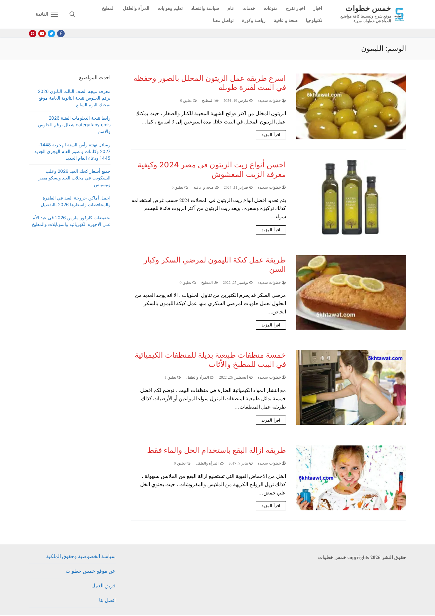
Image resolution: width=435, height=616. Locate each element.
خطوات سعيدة (270, 100)
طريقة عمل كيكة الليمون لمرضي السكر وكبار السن (215, 264)
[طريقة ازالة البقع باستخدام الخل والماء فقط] (351, 478)
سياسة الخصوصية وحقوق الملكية (81, 556)
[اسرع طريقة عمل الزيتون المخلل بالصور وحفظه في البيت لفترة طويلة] (351, 107)
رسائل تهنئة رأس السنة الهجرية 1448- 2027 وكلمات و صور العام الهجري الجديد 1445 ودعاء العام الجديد (72, 151)
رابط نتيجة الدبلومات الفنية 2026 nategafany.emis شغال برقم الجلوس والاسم (74, 124)
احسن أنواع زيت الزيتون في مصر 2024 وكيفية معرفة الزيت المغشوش (212, 169)
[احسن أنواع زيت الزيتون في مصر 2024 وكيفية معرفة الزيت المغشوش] (351, 197)
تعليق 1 (170, 377)
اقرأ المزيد (270, 134)
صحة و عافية (204, 187)
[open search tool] (72, 14)
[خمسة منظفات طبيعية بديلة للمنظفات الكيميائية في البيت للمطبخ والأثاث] (351, 387)
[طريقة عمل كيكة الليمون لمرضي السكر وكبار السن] (351, 292)
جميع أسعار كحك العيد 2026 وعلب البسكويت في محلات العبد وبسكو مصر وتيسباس (75, 177)
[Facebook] (60, 33)
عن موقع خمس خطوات (91, 570)
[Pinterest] (32, 33)
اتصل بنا (107, 600)
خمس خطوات (368, 7)
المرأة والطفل (198, 377)
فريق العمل (103, 585)
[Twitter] (51, 33)
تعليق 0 (186, 100)
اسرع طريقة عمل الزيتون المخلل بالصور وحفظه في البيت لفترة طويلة (209, 83)
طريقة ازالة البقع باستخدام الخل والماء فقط (216, 450)
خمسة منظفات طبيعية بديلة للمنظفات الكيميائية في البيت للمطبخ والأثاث (210, 359)
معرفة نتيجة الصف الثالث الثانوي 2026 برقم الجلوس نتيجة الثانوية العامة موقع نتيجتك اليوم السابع (74, 97)
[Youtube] (42, 33)
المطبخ (208, 100)
